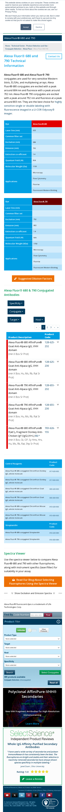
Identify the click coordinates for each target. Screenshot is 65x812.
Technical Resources (10, 787)
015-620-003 (54, 507)
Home (7, 45)
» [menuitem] (57, 327)
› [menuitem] (54, 327)
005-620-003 (54, 489)
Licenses (21, 790)
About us (21, 787)
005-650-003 (54, 498)
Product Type (10, 635)
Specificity (9, 661)
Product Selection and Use (36, 45)
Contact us (28, 787)
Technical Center (18, 45)
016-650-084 (54, 540)
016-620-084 (54, 533)
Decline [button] (39, 27)
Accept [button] (26, 27)
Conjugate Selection (13, 48)
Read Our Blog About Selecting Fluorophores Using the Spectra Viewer (33, 581)
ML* (37, 435)
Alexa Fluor (27, 48)
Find (48, 614)
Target (7, 644)
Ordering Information (54, 790)
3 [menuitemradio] (51, 327)
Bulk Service (37, 787)
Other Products (46, 630)
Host (6, 652)
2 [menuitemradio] (47, 327)
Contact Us (54, 56)
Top (46, 806)
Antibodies (18, 630)
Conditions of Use (31, 790)
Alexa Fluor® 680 (40, 124)
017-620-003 (54, 471)
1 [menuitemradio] (43, 327)
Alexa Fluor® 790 (40, 201)
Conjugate (15, 311)
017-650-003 (54, 480)
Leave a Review (34, 779)
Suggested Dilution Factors (35, 278)
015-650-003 (54, 515)
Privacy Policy (42, 790)
